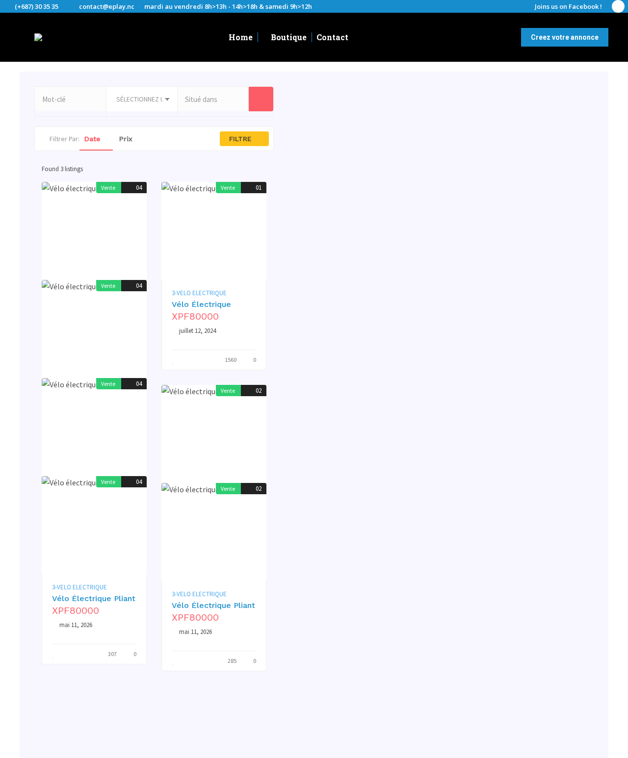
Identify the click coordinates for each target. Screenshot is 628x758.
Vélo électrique (201, 304)
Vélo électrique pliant (93, 598)
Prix (127, 139)
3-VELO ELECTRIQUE (79, 587)
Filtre (241, 139)
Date (93, 139)
